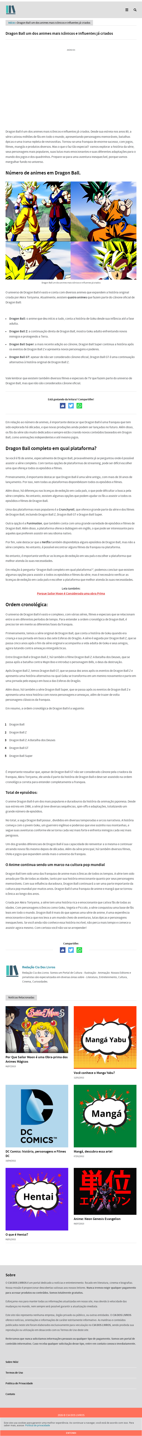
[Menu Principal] (126, 9)
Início (11, 23)
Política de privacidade (37, 1425)
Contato (10, 1394)
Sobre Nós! (12, 1362)
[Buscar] (135, 9)
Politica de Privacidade (19, 1383)
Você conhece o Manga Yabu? (94, 1073)
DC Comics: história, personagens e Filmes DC (36, 1153)
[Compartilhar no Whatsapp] (79, 405)
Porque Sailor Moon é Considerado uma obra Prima (71, 593)
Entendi (71, 1433)
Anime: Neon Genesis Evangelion (97, 1219)
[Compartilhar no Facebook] (62, 405)
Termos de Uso (14, 1373)
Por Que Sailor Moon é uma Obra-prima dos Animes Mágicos (37, 1059)
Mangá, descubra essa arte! (93, 1151)
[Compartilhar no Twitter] (71, 405)
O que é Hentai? (17, 1234)
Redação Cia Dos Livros (38, 967)
